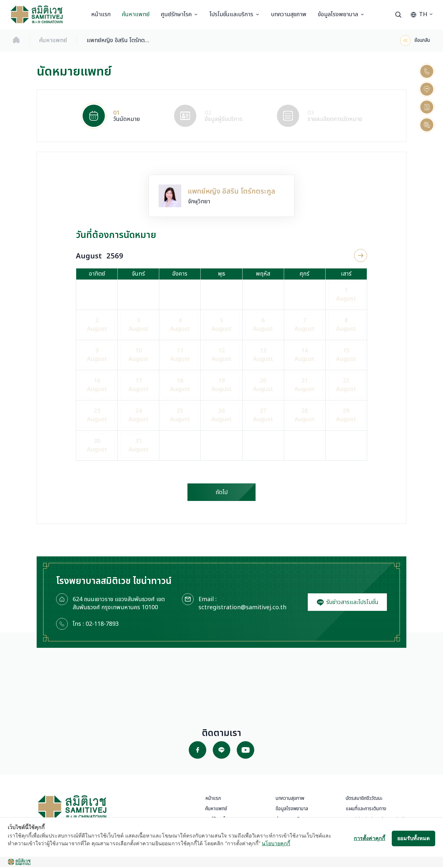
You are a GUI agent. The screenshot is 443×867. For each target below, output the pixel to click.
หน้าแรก (101, 15)
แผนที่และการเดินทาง (366, 809)
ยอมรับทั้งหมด (413, 838)
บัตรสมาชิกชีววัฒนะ (364, 798)
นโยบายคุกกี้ (276, 843)
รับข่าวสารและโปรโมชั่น (351, 602)
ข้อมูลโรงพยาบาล (338, 15)
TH (423, 14)
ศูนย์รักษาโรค (176, 15)
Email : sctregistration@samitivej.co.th (242, 603)
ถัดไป (222, 492)
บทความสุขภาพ (288, 15)
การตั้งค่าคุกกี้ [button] (369, 838)
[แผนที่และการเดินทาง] (426, 107)
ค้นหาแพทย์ (136, 15)
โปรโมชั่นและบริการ (231, 15)
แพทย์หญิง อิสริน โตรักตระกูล (119, 40)
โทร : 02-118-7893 (96, 624)
